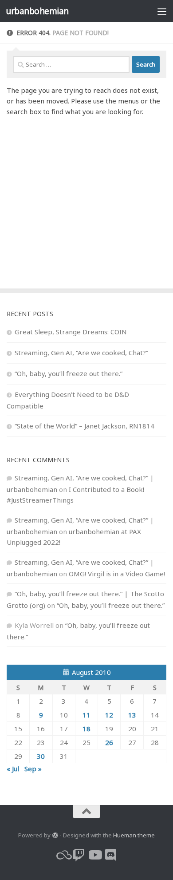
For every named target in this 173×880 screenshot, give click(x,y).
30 (41, 756)
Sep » (33, 768)
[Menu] (162, 11)
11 (86, 714)
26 (109, 742)
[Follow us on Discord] (110, 855)
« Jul (13, 768)
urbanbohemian (37, 11)
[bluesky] (62, 855)
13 (132, 714)
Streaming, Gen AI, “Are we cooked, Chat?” (81, 352)
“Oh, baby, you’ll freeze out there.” (68, 373)
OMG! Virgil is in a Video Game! (117, 573)
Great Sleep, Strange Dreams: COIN (71, 331)
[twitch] (78, 855)
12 (109, 714)
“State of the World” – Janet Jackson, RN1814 (84, 425)
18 (86, 728)
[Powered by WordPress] (55, 835)
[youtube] (94, 855)
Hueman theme (134, 835)
